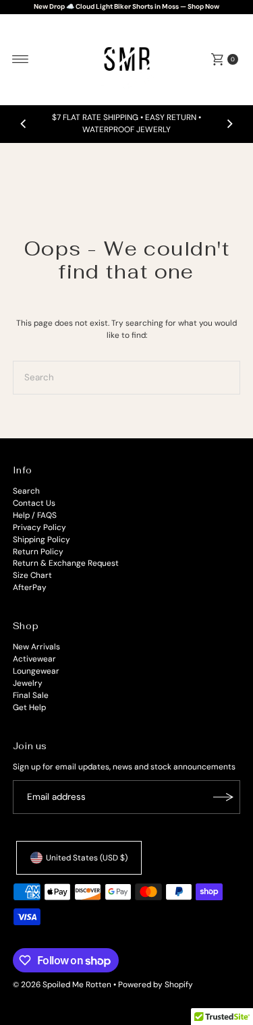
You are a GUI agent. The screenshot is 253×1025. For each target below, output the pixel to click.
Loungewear (36, 671)
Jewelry (28, 683)
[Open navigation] (20, 59)
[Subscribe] (223, 797)
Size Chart (32, 575)
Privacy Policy (39, 527)
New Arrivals (36, 646)
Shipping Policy (41, 539)
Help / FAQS (35, 515)
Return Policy (38, 551)
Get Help (29, 707)
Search (26, 491)
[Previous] (23, 124)
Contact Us (34, 503)
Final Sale (31, 695)
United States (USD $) (87, 857)
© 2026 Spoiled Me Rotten (63, 984)
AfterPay (30, 587)
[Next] (229, 124)
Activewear (34, 658)
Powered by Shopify (155, 984)
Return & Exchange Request (66, 563)
